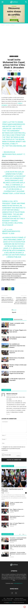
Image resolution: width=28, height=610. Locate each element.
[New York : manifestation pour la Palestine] (14, 478)
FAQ (4, 598)
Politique (12, 24)
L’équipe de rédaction (19, 598)
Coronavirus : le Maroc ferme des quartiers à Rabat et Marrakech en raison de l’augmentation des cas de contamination (20, 300)
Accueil (2, 24)
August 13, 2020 (8, 233)
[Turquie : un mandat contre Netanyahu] (5, 324)
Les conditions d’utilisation (7, 600)
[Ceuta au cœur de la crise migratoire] (5, 352)
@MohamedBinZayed (16, 124)
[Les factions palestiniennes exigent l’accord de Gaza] (5, 373)
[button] (26, 2)
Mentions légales (10, 598)
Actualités (8, 24)
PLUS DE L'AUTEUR (18, 319)
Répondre (8, 414)
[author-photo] (14, 310)
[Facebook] (9, 74)
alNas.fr (10, 602)
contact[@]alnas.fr (18, 583)
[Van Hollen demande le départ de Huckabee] (5, 338)
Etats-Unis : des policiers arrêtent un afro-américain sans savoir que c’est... (18, 547)
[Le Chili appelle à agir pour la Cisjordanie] (5, 380)
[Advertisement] (14, 40)
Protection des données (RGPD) (20, 600)
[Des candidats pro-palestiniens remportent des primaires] (5, 345)
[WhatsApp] (15, 74)
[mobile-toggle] (2, 2)
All (19, 534)
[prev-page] (2, 386)
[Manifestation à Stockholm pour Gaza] (5, 359)
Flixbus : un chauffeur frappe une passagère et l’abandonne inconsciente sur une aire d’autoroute (7, 300)
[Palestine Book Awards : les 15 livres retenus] (5, 518)
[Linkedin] (19, 74)
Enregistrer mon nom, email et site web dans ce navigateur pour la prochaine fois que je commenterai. (13, 448)
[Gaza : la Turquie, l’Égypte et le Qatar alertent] (5, 331)
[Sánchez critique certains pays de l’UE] (5, 366)
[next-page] (5, 386)
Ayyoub (10, 70)
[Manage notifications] (24, 607)
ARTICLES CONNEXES (7, 319)
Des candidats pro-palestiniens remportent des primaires (17, 345)
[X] (12, 74)
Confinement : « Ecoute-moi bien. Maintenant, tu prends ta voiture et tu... (18, 554)
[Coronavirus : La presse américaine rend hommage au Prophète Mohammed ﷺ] (5, 539)
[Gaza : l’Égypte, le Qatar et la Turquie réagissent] (5, 511)
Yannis (2, 492)
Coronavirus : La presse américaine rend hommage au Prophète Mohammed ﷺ (18, 539)
